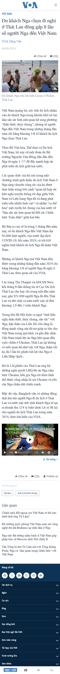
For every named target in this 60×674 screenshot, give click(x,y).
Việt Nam (7, 13)
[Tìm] (51, 670)
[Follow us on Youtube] (19, 575)
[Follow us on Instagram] (26, 575)
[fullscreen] (55, 452)
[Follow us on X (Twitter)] (12, 575)
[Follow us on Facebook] (5, 575)
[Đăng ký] (41, 575)
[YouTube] (26, 670)
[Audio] (38, 670)
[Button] (40, 56)
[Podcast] (33, 575)
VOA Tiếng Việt (11, 41)
